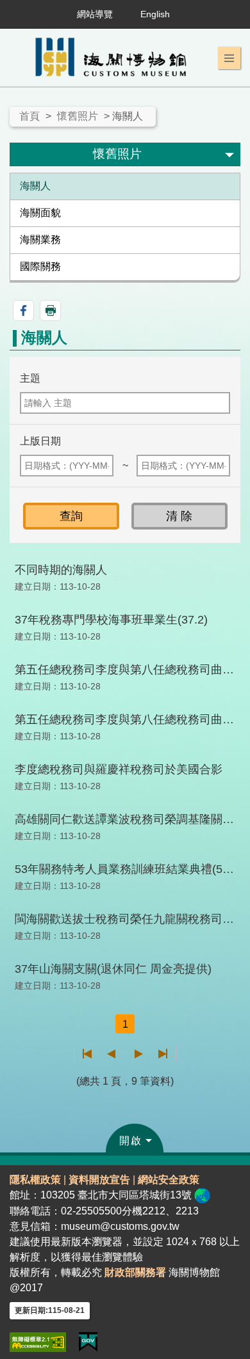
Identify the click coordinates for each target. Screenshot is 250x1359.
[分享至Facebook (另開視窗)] (23, 310)
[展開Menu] (229, 58)
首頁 (29, 116)
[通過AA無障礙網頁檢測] (38, 1342)
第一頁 (87, 1053)
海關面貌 (40, 212)
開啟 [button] (130, 1140)
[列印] (50, 310)
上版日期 (40, 441)
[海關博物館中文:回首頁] (114, 57)
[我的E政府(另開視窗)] (88, 1342)
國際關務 (40, 266)
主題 (30, 378)
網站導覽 (95, 14)
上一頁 (111, 1053)
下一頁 (139, 1053)
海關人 (35, 185)
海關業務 (40, 239)
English (155, 14)
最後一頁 (162, 1053)
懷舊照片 (77, 116)
